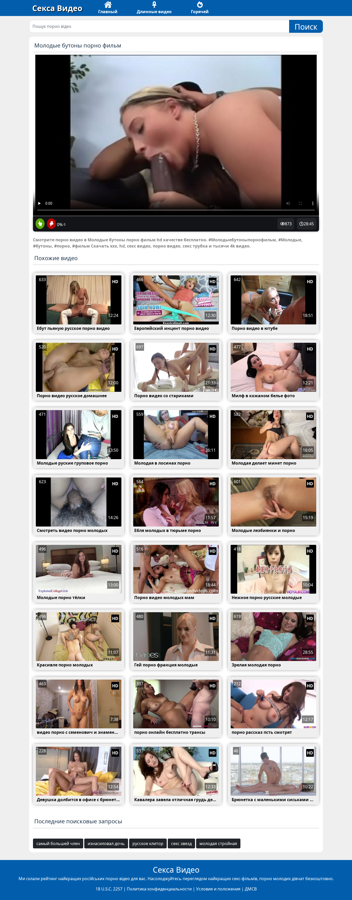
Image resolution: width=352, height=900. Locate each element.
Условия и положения (218, 889)
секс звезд (181, 843)
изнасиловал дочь (106, 843)
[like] (40, 224)
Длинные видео (154, 11)
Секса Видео (57, 8)
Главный (108, 11)
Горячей (200, 11)
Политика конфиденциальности (159, 889)
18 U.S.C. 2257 (109, 889)
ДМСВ (251, 889)
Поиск (306, 26)
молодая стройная (218, 843)
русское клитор (147, 843)
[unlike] (51, 224)
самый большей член (58, 843)
